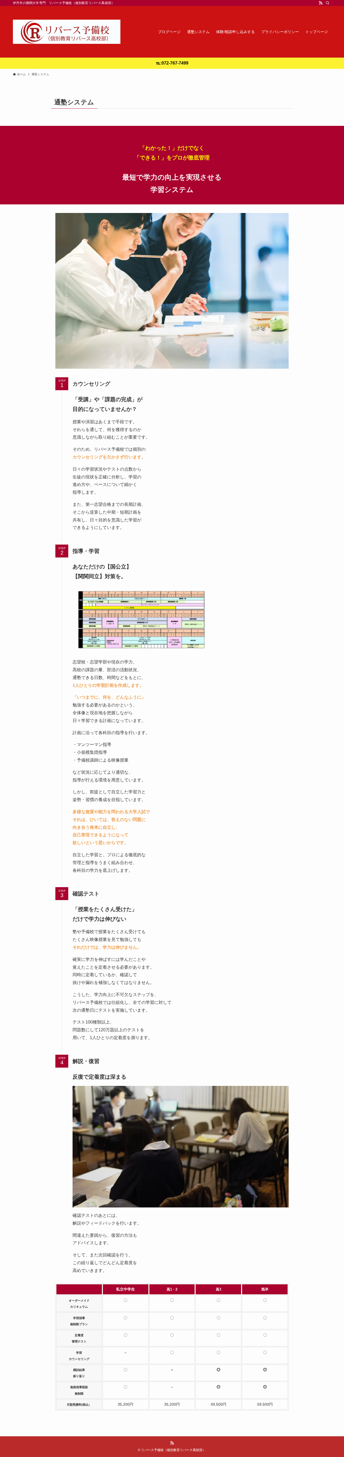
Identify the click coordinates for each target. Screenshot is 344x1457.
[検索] (327, 3)
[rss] (320, 3)
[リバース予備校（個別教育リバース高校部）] (66, 31)
